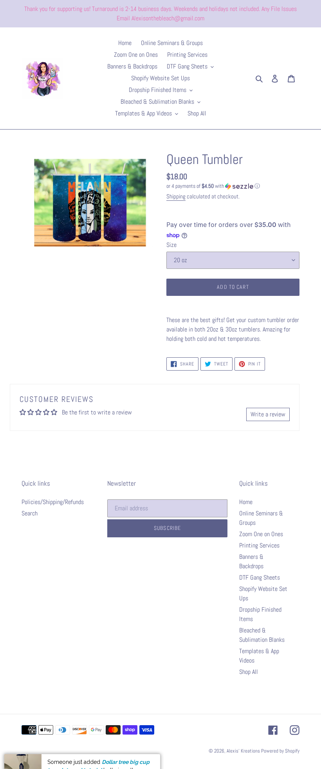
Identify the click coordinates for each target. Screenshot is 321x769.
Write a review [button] (268, 414)
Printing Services (259, 545)
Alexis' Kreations (244, 750)
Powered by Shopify (280, 750)
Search (30, 513)
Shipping (176, 196)
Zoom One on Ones (261, 534)
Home (245, 502)
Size (171, 245)
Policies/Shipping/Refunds (53, 502)
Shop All (248, 672)
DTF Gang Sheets (259, 577)
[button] (213, 186)
